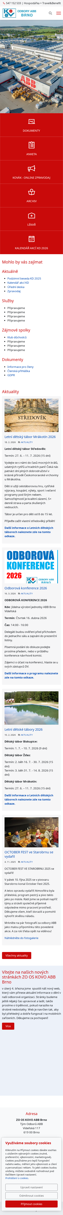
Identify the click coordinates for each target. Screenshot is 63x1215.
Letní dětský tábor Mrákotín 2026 (30, 436)
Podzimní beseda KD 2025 (24, 278)
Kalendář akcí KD (18, 282)
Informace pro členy (20, 367)
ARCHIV (32, 201)
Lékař (31, 224)
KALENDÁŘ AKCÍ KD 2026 (31, 248)
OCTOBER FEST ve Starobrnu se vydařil (29, 854)
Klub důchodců (17, 337)
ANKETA (31, 154)
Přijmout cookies (31, 1204)
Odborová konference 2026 (26, 588)
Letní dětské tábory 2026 (24, 729)
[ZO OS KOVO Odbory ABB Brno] (19, 13)
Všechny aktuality (17, 955)
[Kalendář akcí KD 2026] (31, 240)
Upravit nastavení (31, 1187)
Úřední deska (15, 287)
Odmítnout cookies (31, 1196)
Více (8, 1026)
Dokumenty (31, 130)
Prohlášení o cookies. (17, 1178)
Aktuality (27, 442)
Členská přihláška (19, 371)
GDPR (11, 375)
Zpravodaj (13, 291)
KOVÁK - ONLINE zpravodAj (31, 178)
